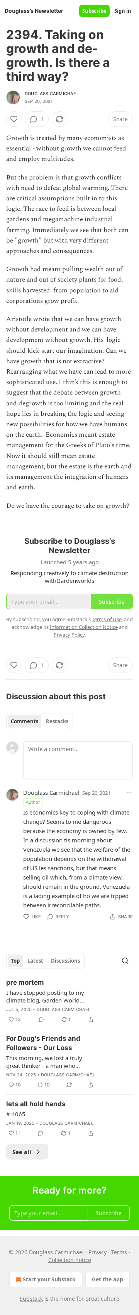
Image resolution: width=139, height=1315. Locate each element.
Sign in (122, 10)
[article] (69, 1001)
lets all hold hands (36, 1104)
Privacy (97, 1252)
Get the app (107, 1279)
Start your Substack (49, 1279)
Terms (119, 1252)
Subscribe (94, 10)
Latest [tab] (35, 960)
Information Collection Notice (84, 626)
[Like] (14, 119)
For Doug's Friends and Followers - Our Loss (43, 1043)
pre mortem (25, 982)
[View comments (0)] (41, 1019)
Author (33, 802)
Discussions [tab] (65, 960)
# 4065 (15, 1114)
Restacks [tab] (57, 721)
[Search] (125, 960)
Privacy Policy (69, 634)
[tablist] (39, 721)
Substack (31, 1298)
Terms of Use (107, 619)
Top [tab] (15, 960)
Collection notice (69, 1260)
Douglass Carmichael (52, 93)
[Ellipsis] (129, 792)
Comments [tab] (24, 721)
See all (21, 1152)
